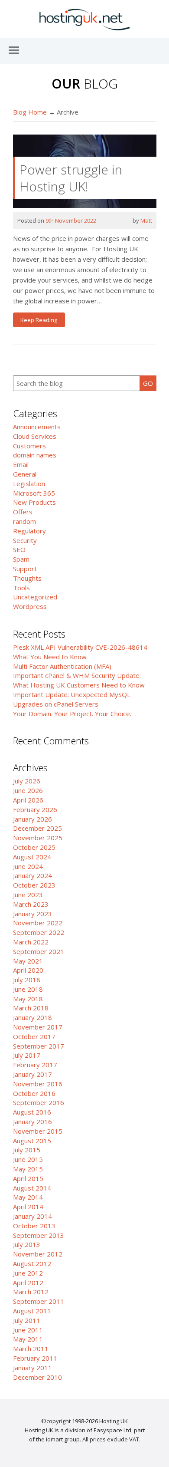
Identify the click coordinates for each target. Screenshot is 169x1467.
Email (21, 464)
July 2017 (26, 1055)
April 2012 (28, 1282)
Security (25, 540)
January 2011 (32, 1367)
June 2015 (28, 1159)
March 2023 (31, 904)
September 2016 (38, 1102)
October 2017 (34, 1036)
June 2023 (28, 894)
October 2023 (34, 885)
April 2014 (28, 1206)
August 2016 (32, 1112)
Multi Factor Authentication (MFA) (62, 666)
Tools (21, 587)
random (24, 521)
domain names (34, 455)
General (24, 474)
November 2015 (37, 1131)
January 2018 (32, 1017)
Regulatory (29, 530)
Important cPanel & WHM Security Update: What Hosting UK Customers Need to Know (79, 680)
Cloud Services (34, 436)
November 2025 (37, 837)
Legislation (29, 483)
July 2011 (26, 1320)
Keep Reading (38, 320)
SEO (19, 549)
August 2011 (32, 1310)
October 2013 (34, 1225)
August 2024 (32, 856)
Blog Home (30, 112)
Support (25, 568)
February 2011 (35, 1358)
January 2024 (32, 875)
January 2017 (32, 1074)
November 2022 (37, 922)
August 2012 (32, 1263)
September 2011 (38, 1301)
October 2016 (34, 1093)
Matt (146, 220)
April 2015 (28, 1178)
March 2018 (31, 1007)
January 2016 (32, 1121)
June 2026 (28, 790)
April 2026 (28, 800)
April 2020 (28, 970)
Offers (22, 511)
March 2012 (31, 1291)
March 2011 (31, 1348)
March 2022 (31, 941)
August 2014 (32, 1188)
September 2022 (38, 932)
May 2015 (28, 1168)
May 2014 (28, 1197)
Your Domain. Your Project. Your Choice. (72, 713)
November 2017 (37, 1027)
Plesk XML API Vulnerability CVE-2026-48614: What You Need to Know (81, 652)
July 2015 (26, 1149)
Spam (21, 559)
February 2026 (35, 809)
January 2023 (32, 913)
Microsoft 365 (34, 493)
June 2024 (28, 866)
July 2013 (26, 1244)
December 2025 (37, 828)
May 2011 (28, 1339)
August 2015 (32, 1140)
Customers (29, 445)
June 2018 (28, 989)
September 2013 (38, 1235)
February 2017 (35, 1064)
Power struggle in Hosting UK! (71, 178)
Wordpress (30, 606)
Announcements (37, 426)
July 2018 (26, 979)
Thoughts (27, 578)
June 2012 (28, 1273)
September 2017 (38, 1046)
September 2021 (38, 951)
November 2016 (37, 1083)
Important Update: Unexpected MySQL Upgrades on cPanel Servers (71, 699)
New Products (34, 502)
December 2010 (37, 1377)
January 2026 (32, 819)
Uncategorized (35, 596)
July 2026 (26, 780)
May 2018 (28, 998)
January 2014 (32, 1216)
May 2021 (28, 961)
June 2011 (28, 1330)
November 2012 (37, 1254)
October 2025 (34, 847)
